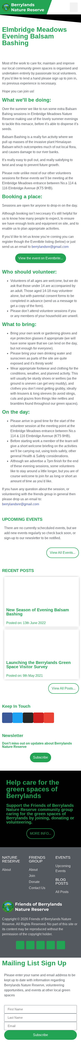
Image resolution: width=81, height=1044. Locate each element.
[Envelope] (49, 718)
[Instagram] (28, 718)
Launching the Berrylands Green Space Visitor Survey (38, 664)
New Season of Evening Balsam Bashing (37, 612)
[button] (74, 7)
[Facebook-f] (7, 718)
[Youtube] (38, 718)
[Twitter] (17, 718)
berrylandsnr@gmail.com (50, 246)
